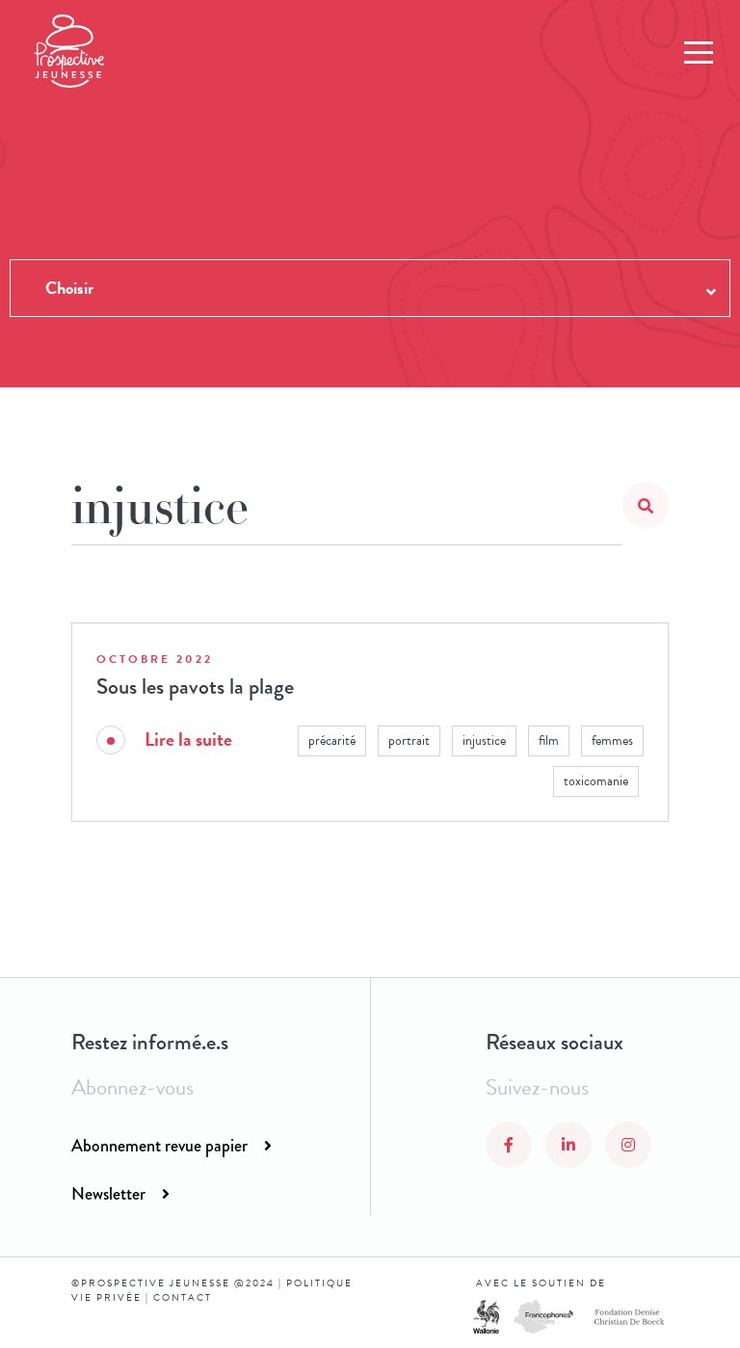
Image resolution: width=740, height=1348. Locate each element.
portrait (409, 740)
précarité (332, 740)
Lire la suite (188, 739)
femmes (612, 740)
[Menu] (698, 53)
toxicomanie (596, 781)
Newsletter (108, 1193)
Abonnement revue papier (159, 1145)
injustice (484, 740)
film (549, 740)
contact (182, 1297)
